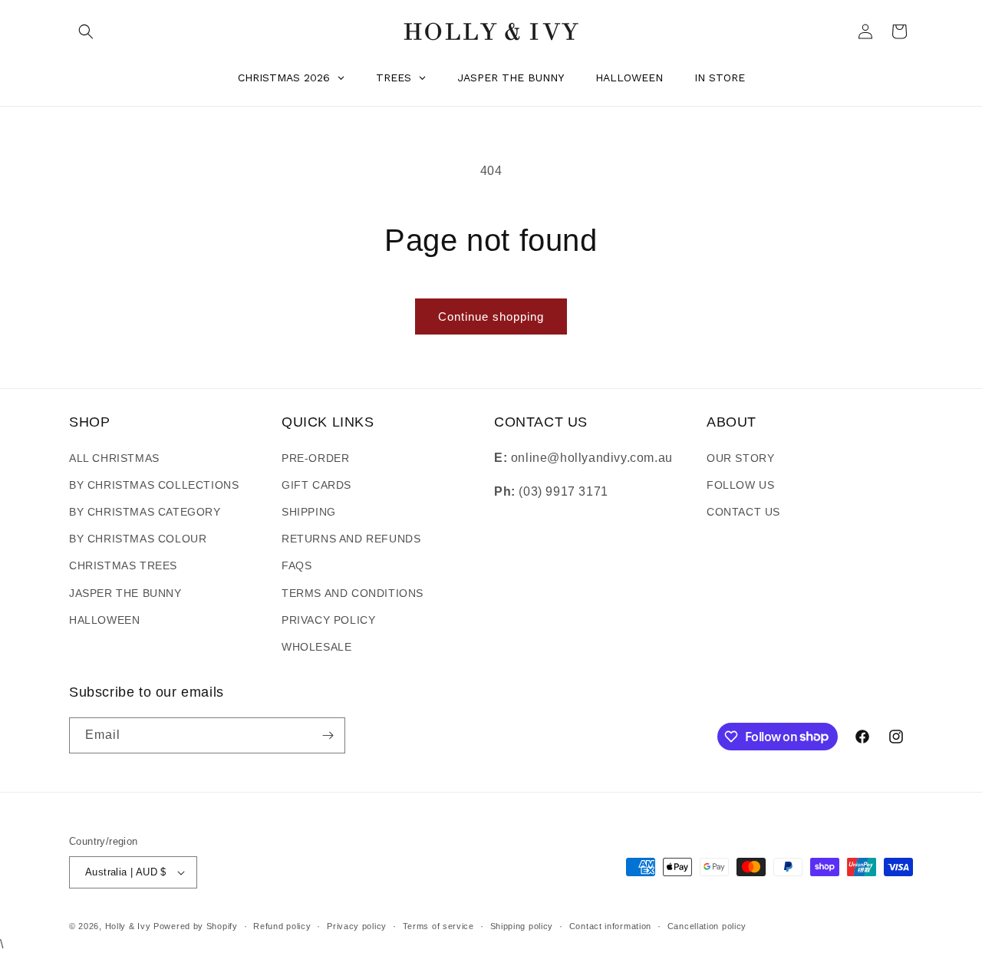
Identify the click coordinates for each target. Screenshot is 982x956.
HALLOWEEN (104, 620)
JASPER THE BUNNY (125, 593)
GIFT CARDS (316, 485)
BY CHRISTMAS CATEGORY (145, 512)
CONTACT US (743, 512)
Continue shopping (491, 316)
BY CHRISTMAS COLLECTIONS (154, 485)
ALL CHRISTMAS (114, 458)
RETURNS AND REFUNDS (351, 538)
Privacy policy (357, 926)
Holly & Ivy (129, 926)
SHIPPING (309, 512)
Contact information (610, 926)
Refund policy (282, 926)
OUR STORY (740, 458)
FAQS (296, 565)
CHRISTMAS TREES (123, 565)
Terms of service (438, 926)
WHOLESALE (316, 647)
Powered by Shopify (195, 926)
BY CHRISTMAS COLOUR (137, 538)
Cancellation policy (706, 926)
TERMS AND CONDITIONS (352, 593)
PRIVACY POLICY (328, 620)
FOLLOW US (740, 485)
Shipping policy (522, 926)
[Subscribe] (327, 735)
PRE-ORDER (315, 458)
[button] (86, 31)
